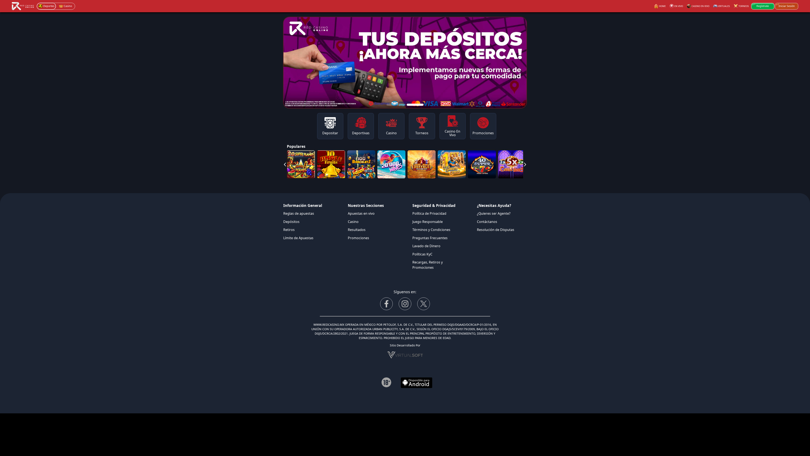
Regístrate (762, 6)
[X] (423, 303)
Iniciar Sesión (787, 6)
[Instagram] (405, 303)
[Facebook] (386, 303)
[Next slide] (525, 164)
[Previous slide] (285, 164)
